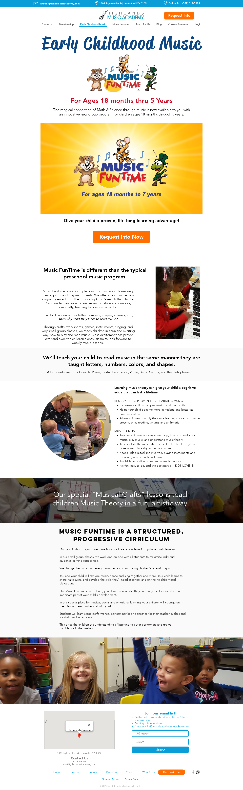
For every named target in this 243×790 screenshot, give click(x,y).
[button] (47, 24)
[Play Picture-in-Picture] (192, 209)
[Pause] (45, 209)
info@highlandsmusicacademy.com (60, 3)
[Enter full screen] (198, 209)
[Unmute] (50, 209)
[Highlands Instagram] (198, 772)
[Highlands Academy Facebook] (193, 772)
